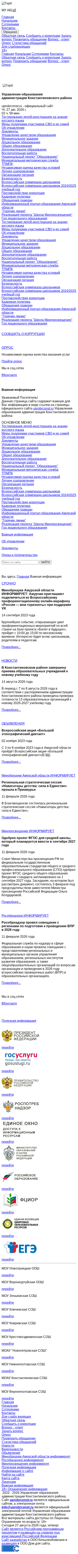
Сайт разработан (14, 1540)
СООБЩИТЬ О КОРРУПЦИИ (23, 334)
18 (4, 50)
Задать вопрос (12, 1431)
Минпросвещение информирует (25, 1463)
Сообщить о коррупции (43, 35)
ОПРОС (7, 347)
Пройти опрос (12, 361)
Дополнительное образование (24, 149)
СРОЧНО (9, 583)
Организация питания (18, 175)
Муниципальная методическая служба (30, 160)
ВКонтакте (9, 375)
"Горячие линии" (14, 211)
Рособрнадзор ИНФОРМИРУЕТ (25, 915)
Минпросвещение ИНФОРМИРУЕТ (28, 831)
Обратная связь (13, 35)
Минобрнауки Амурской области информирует (36, 1456)
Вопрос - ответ (58, 39)
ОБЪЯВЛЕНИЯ (13, 723)
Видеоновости (12, 1449)
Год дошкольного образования (24, 218)
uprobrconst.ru (43, 408)
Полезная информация (19, 1020)
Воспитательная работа (19, 153)
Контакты (57, 54)
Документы (10, 131)
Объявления (11, 1453)
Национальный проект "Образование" (30, 156)
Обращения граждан (17, 200)
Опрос (6, 43)
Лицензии (9, 1482)
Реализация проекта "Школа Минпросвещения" (37, 214)
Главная (8, 54)
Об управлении (13, 127)
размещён (9, 1543)
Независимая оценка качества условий (31, 167)
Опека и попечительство (20, 555)
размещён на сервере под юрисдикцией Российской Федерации (31, 1534)
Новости (8, 1445)
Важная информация (17, 534)
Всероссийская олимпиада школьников (31, 182)
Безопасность (12, 178)
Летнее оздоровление (18, 171)
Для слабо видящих (16, 1416)
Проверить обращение (30, 39)
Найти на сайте (13, 1474)
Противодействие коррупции (23, 193)
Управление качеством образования (29, 135)
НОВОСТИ (9, 660)
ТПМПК (7, 164)
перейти (8, 1047)
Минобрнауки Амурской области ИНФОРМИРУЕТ (38, 775)
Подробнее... (11, 647)
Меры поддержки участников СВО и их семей (35, 124)
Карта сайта (10, 1478)
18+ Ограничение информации (24, 1489)
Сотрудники (40, 54)
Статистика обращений (29, 43)
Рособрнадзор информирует (23, 1460)
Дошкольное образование (21, 142)
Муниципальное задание (20, 138)
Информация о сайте (17, 1471)
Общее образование (17, 146)
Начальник (23, 54)
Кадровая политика (16, 196)
